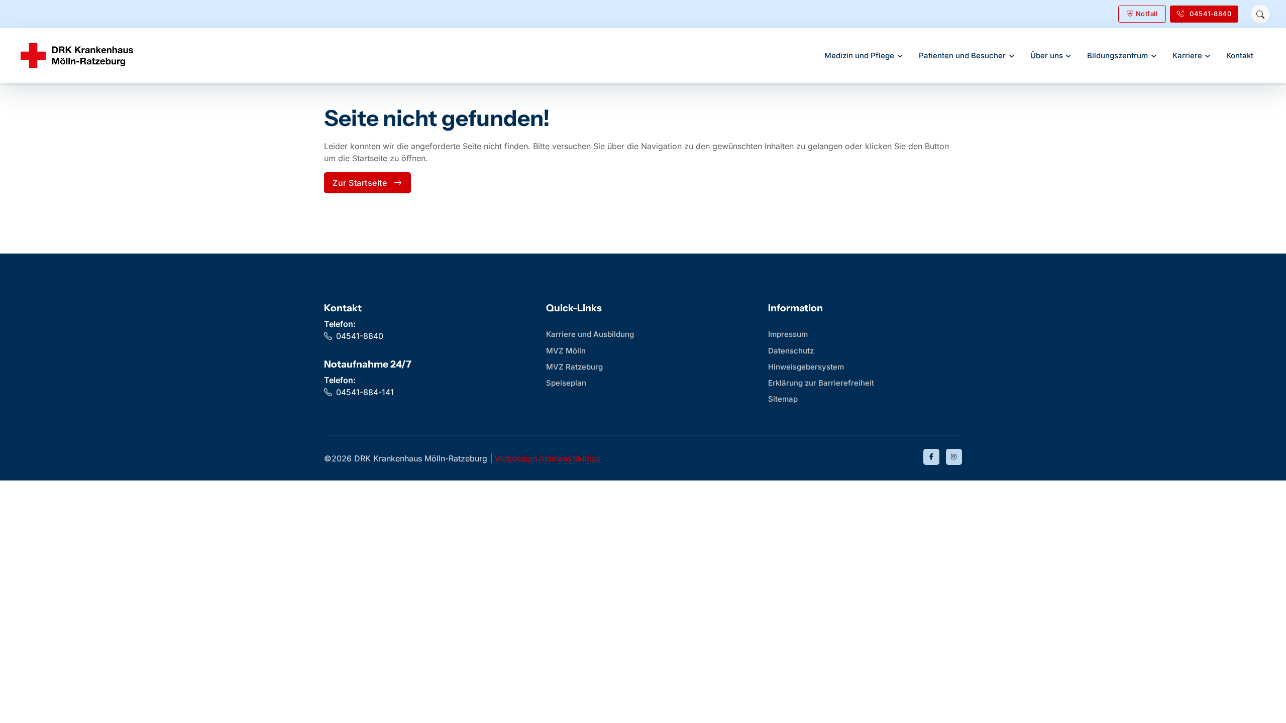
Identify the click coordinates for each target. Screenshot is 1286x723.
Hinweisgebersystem (806, 367)
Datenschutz (791, 350)
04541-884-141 (365, 392)
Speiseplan (566, 383)
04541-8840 (359, 336)
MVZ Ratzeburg (574, 367)
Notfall (1147, 14)
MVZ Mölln (566, 350)
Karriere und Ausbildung (590, 334)
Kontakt (1239, 55)
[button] (1260, 14)
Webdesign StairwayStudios (547, 458)
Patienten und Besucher (962, 55)
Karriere (1187, 55)
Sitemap (783, 399)
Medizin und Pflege (859, 55)
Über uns (1046, 55)
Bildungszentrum (1117, 55)
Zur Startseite (360, 183)
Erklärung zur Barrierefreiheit (821, 383)
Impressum (788, 334)
